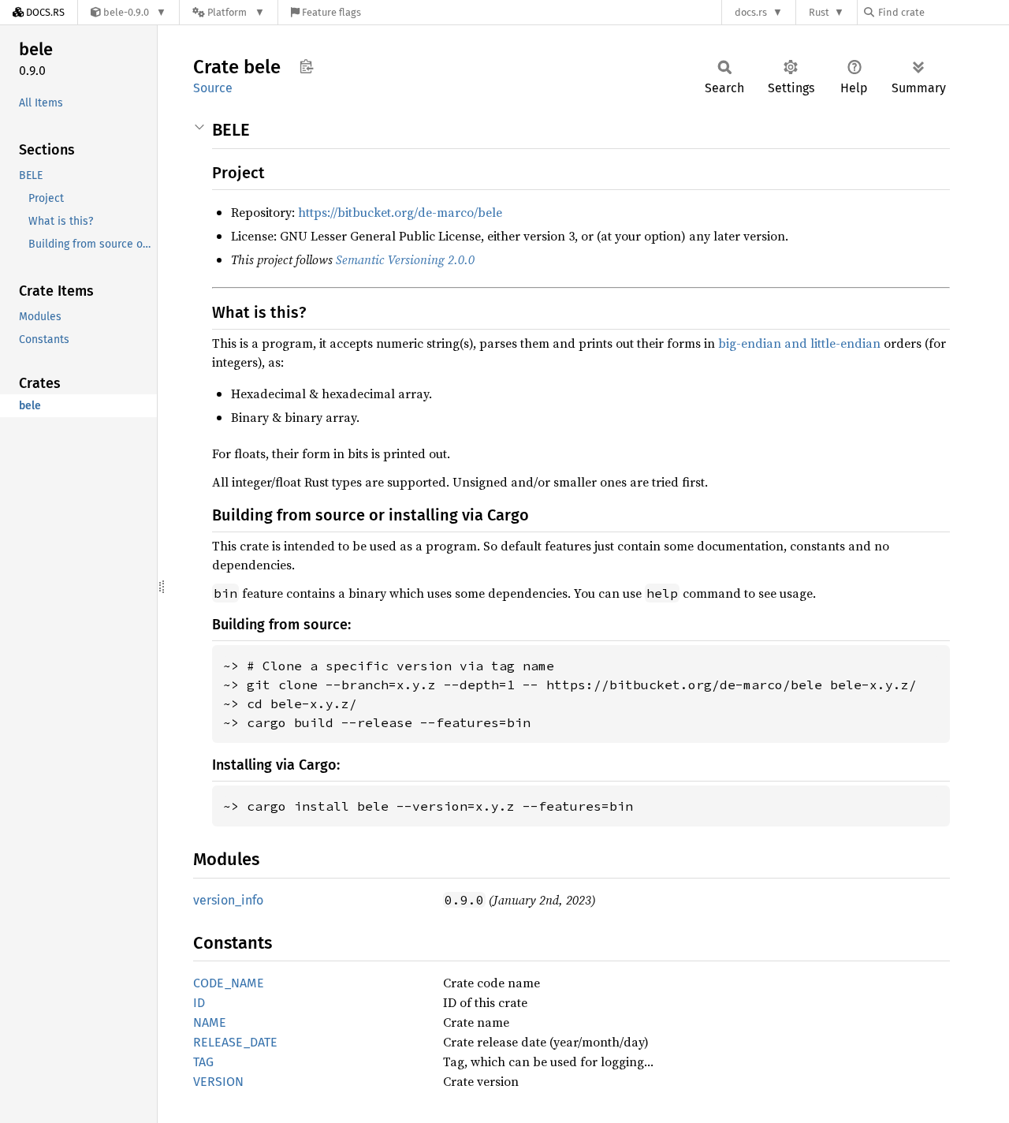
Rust (819, 12)
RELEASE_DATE (235, 1042)
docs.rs (751, 12)
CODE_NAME (228, 983)
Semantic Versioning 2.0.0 (405, 259)
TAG (203, 1061)
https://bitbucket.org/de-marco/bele (400, 212)
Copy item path (306, 66)
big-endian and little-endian (799, 343)
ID (199, 1002)
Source (213, 87)
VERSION (218, 1081)
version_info (228, 900)
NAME (209, 1022)
